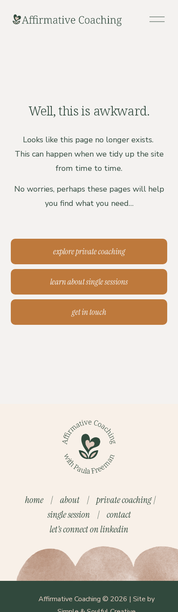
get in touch (89, 312)
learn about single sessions (89, 281)
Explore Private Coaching (89, 251)
